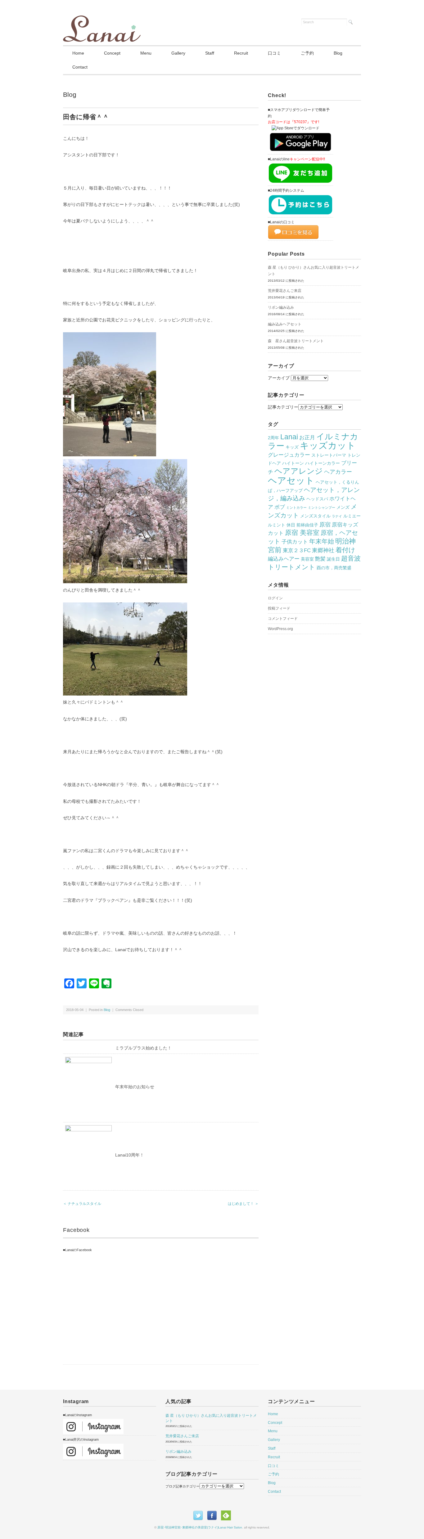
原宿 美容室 (302, 532)
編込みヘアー (284, 558)
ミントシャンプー (321, 507)
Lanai (289, 437)
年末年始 (321, 541)
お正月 (307, 437)
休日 (290, 524)
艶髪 (320, 558)
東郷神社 (323, 550)
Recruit (241, 53)
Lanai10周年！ (129, 1154)
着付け (345, 550)
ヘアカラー (338, 471)
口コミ (274, 53)
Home (78, 53)
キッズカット (328, 445)
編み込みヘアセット (284, 324)
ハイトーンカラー (322, 463)
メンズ (343, 507)
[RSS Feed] (226, 1514)
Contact (80, 67)
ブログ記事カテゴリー (182, 1486)
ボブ (279, 507)
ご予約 (307, 53)
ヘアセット (291, 480)
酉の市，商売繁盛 (334, 567)
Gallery (178, 53)
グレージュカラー (289, 455)
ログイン (275, 598)
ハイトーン (293, 463)
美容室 (307, 559)
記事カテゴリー (283, 407)
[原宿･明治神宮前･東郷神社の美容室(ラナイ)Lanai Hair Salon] (102, 19)
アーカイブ (279, 377)
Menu (145, 53)
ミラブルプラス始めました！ (143, 1047)
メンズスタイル (315, 515)
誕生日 (333, 559)
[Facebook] (213, 1514)
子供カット (295, 541)
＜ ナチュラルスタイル (82, 1203)
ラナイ (337, 516)
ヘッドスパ (317, 498)
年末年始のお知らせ (134, 1086)
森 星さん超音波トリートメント (296, 341)
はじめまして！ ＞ (243, 1203)
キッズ (292, 447)
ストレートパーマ (328, 455)
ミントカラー (296, 507)
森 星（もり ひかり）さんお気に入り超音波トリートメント (313, 270)
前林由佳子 (307, 524)
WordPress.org (280, 629)
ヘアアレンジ (298, 471)
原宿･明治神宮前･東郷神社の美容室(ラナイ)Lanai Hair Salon (199, 1527)
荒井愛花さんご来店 (284, 291)
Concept (112, 53)
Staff (209, 53)
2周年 (273, 437)
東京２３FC (297, 550)
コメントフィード (283, 618)
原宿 (325, 524)
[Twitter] (199, 1514)
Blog (338, 53)
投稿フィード (279, 608)
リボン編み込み (281, 307)
